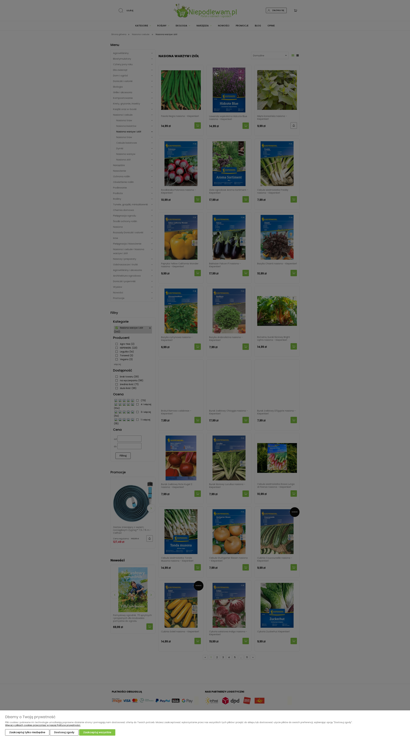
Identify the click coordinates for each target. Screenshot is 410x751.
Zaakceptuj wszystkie (97, 732)
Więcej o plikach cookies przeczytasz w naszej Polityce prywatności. (43, 725)
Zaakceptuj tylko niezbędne (27, 732)
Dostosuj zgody (64, 732)
